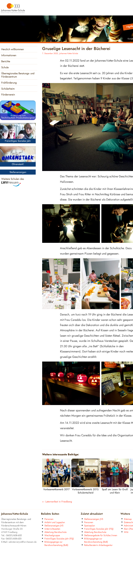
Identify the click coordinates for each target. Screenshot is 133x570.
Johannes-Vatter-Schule (68, 53)
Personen (48, 519)
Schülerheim (8, 88)
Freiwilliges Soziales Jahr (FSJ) (59, 538)
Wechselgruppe (52, 535)
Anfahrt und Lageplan (54, 522)
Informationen (8, 55)
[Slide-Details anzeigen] (18, 110)
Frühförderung (9, 82)
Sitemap (128, 519)
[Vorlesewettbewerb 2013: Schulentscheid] (85, 486)
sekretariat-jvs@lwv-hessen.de (22, 542)
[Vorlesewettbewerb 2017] (56, 486)
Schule (5, 67)
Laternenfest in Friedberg (57, 501)
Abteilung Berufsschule (55, 532)
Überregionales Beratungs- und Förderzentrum (17, 75)
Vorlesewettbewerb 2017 (56, 489)
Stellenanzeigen (18, 172)
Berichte (5, 61)
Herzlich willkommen (12, 49)
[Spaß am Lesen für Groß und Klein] (115, 486)
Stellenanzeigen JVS (53, 525)
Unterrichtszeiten (52, 529)
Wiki (126, 532)
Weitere (125, 514)
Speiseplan (89, 525)
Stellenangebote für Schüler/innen (100, 535)
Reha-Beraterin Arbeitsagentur (98, 545)
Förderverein (8, 94)
